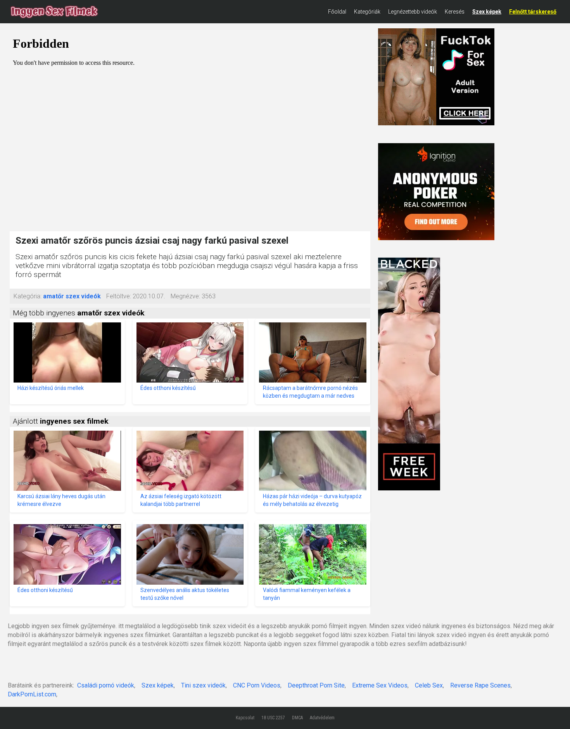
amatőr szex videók (72, 296)
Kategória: (27, 296)
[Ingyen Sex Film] (54, 11)
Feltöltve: (118, 296)
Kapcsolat (245, 717)
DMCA (297, 717)
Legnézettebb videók (412, 12)
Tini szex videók (203, 685)
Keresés (455, 12)
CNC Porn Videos (256, 685)
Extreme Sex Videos (380, 685)
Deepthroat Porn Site (316, 685)
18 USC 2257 (273, 717)
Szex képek (486, 12)
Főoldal (337, 12)
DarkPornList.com (32, 694)
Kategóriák (367, 12)
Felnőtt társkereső (532, 12)
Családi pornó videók (105, 685)
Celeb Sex (429, 685)
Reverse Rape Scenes (480, 685)
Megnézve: (185, 296)
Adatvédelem (322, 717)
